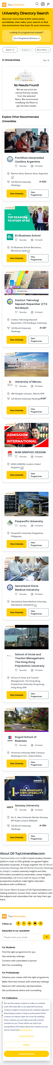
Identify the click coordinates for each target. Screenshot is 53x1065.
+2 (35, 605)
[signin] (42, 3)
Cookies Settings (26, 1036)
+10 (22, 467)
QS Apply (33, 877)
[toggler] (48, 3)
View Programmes (36, 193)
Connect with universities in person (19, 960)
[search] (37, 4)
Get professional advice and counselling (21, 990)
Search (9, 50)
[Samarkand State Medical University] (10, 587)
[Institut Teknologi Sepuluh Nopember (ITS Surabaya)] (10, 301)
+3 (12, 176)
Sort (45, 60)
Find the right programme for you (18, 952)
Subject (25, 50)
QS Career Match (8, 889)
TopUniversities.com (10, 858)
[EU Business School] (10, 236)
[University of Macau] (10, 383)
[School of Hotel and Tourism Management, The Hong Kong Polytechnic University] (10, 655)
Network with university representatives (22, 986)
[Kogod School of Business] (10, 738)
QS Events (18, 877)
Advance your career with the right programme (25, 977)
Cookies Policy (26, 1030)
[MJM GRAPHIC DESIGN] (10, 453)
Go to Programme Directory (26, 38)
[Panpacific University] (10, 522)
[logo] (13, 3)
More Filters (42, 50)
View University (16, 193)
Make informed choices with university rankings (25, 981)
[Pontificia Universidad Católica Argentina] (10, 159)
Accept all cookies (26, 1054)
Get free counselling (12, 965)
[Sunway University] (10, 806)
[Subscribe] (46, 937)
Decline (26, 1045)
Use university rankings (13, 956)
